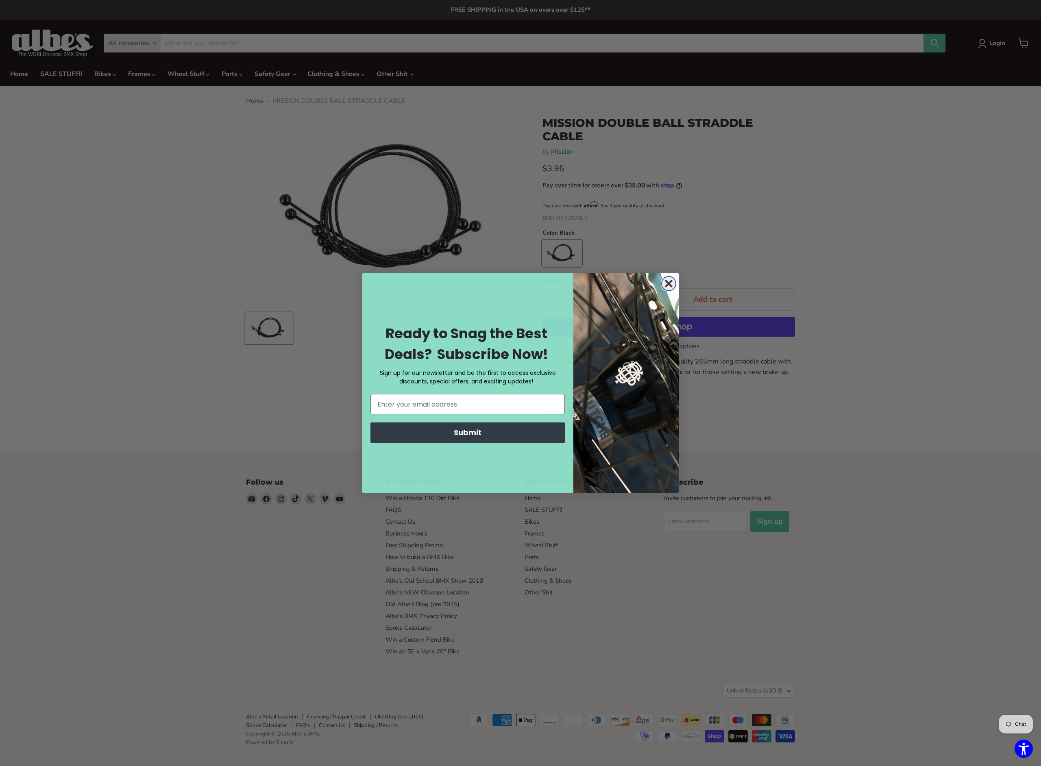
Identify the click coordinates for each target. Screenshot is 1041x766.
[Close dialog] (669, 283)
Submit (467, 432)
